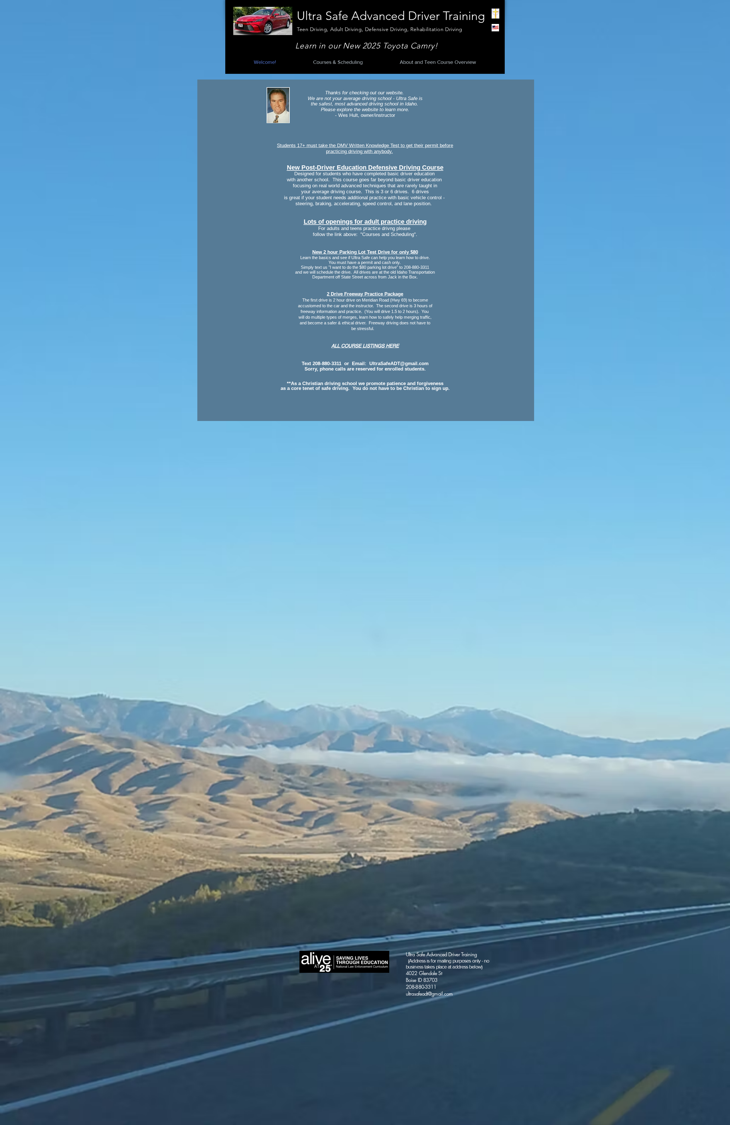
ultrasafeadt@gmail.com (429, 993)
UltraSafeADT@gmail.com (399, 363)
